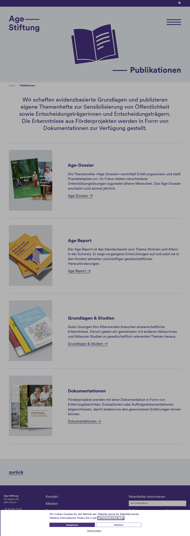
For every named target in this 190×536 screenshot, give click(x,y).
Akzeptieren (72, 525)
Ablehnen (118, 525)
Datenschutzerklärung (111, 517)
